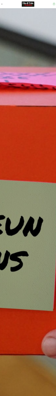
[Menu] (2, 4)
